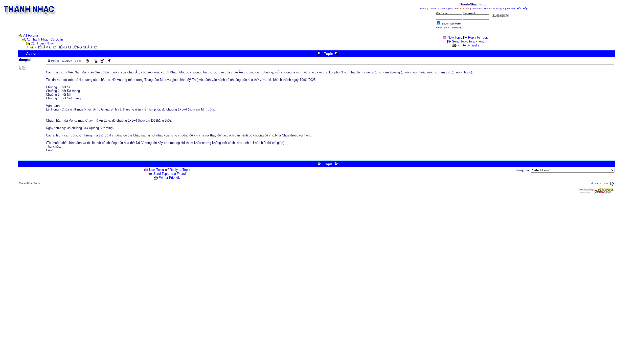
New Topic (455, 37)
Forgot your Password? (449, 27)
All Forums (31, 35)
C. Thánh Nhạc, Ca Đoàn (45, 39)
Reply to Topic (478, 37)
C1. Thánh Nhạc (42, 43)
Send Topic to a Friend (468, 41)
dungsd (25, 60)
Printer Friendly (468, 45)
